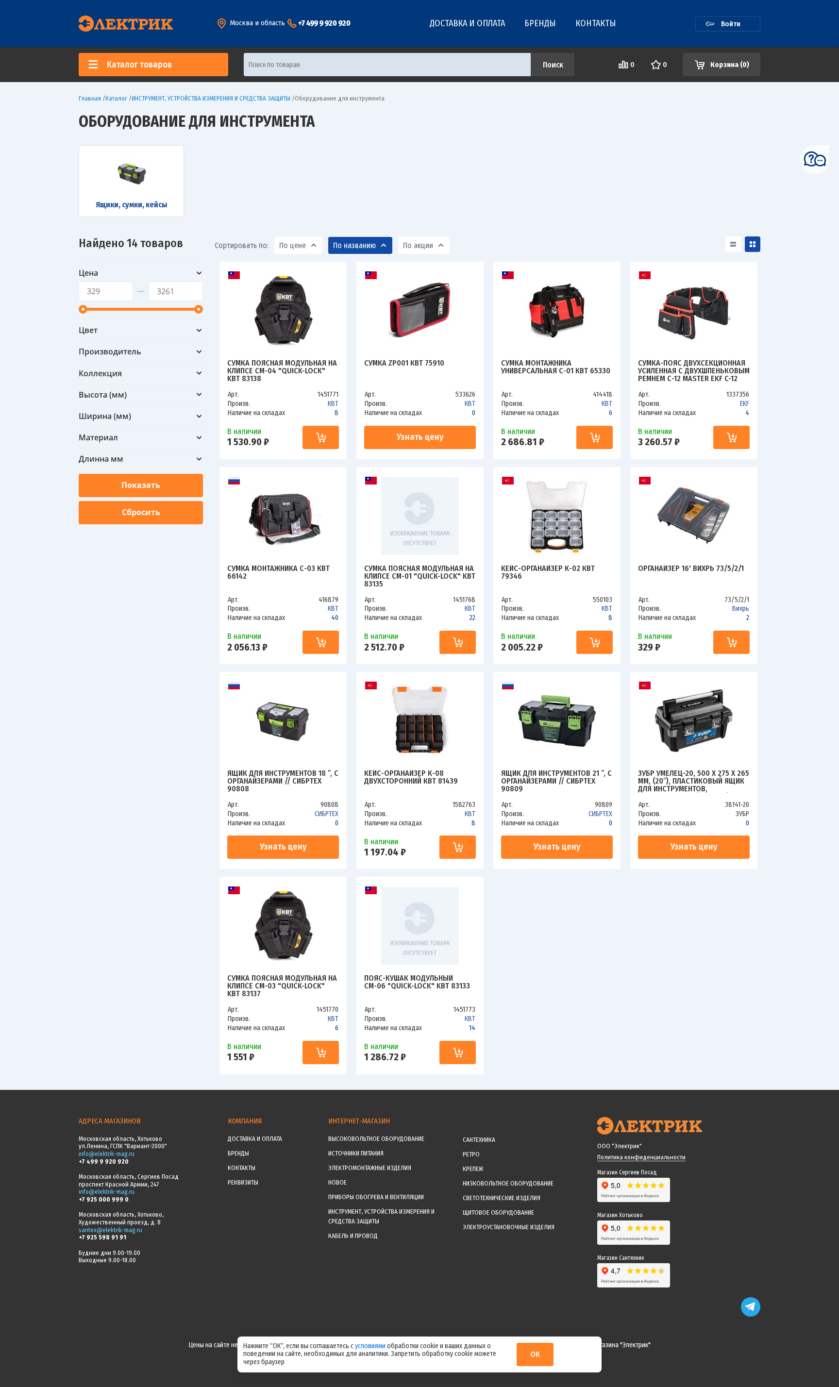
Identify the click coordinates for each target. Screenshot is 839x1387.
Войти (730, 23)
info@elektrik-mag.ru (106, 1153)
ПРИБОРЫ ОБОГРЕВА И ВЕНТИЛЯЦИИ (376, 1197)
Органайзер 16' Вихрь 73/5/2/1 (691, 569)
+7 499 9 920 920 (324, 23)
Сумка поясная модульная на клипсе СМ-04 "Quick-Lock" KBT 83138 (282, 371)
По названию (354, 245)
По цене (292, 245)
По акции (418, 245)
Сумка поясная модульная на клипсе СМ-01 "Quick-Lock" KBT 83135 (419, 576)
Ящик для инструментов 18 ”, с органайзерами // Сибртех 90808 (282, 781)
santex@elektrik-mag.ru (110, 1230)
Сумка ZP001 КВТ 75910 (404, 363)
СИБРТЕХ (326, 814)
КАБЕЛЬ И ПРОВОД (353, 1235)
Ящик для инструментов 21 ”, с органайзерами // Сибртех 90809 (556, 781)
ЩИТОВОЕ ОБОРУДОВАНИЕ (498, 1212)
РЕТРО (471, 1154)
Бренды (540, 23)
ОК (535, 1354)
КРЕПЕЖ (473, 1168)
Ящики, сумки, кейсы (131, 204)
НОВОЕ (337, 1182)
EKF (744, 404)
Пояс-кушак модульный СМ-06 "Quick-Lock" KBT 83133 (417, 982)
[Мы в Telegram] (750, 1314)
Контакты (595, 23)
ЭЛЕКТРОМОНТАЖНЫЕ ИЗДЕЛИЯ (369, 1167)
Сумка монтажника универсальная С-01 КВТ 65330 (555, 367)
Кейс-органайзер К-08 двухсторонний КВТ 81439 (411, 777)
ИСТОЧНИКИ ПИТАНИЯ (356, 1153)
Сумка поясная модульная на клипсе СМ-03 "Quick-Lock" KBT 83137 (282, 986)
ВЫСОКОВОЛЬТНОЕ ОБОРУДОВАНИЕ (376, 1138)
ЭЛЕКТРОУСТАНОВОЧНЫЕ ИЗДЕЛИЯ (508, 1227)
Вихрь (740, 608)
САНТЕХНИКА (479, 1139)
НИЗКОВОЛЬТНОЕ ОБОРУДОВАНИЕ (508, 1183)
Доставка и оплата (467, 23)
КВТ (333, 404)
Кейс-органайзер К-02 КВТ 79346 (548, 573)
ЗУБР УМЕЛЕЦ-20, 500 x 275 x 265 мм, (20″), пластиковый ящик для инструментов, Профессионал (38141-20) (693, 781)
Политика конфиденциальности (641, 1157)
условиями (371, 1346)
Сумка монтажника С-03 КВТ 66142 (278, 573)
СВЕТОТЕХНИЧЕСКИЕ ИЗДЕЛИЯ (501, 1198)
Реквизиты (243, 1182)
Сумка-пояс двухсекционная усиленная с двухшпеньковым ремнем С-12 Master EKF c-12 (694, 371)
